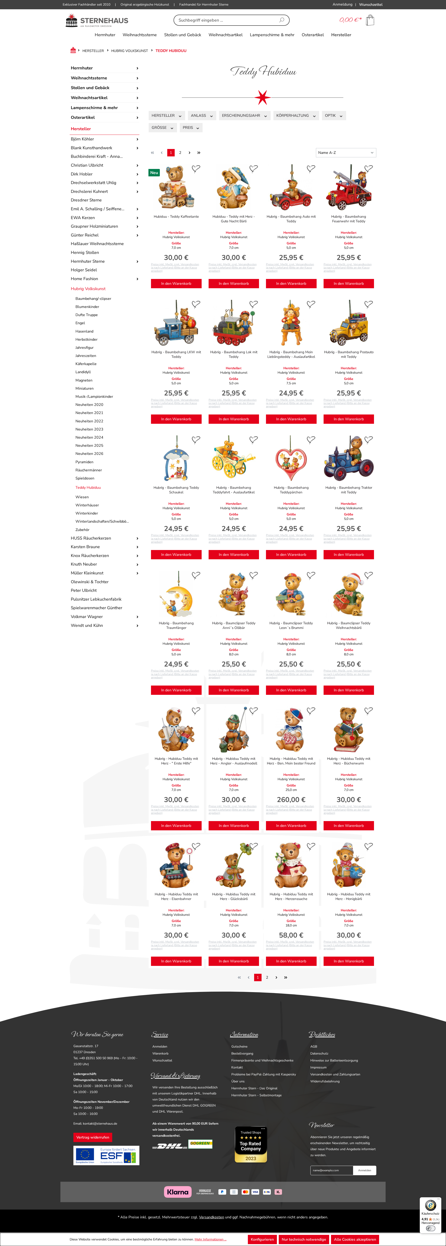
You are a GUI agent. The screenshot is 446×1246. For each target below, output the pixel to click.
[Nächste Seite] (189, 152)
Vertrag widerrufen (92, 1137)
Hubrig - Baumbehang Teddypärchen (291, 490)
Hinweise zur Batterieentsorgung (334, 1060)
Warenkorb (160, 1053)
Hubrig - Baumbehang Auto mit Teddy (291, 218)
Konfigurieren (262, 1239)
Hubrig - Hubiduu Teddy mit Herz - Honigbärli (348, 896)
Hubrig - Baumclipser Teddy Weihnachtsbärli (349, 625)
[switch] (430, 1228)
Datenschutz (319, 1053)
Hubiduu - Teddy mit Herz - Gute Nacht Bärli (234, 218)
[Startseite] (72, 51)
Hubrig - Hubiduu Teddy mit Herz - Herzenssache (291, 896)
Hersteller (81, 129)
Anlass (199, 115)
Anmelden (159, 1046)
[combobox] (224, 20)
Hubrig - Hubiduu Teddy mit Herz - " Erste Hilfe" (176, 761)
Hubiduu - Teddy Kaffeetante (176, 216)
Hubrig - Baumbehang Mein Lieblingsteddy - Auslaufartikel (291, 354)
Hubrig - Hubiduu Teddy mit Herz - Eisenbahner (176, 896)
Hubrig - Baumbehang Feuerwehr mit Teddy (348, 218)
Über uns (238, 1081)
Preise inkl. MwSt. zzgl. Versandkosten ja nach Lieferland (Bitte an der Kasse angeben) (175, 268)
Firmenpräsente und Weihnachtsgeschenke (262, 1060)
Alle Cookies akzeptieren (355, 1239)
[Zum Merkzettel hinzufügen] (196, 169)
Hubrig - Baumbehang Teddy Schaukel (176, 490)
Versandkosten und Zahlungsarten (335, 1074)
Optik (331, 115)
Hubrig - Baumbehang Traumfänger (176, 625)
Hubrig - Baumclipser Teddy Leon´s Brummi (291, 625)
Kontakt (237, 1067)
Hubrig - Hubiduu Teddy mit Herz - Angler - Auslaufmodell (233, 761)
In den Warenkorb (176, 283)
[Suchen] (281, 20)
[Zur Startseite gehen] (97, 20)
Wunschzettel (162, 1060)
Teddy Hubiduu (88, 487)
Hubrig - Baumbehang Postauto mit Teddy (349, 354)
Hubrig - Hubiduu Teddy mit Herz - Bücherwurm (348, 761)
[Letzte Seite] (198, 152)
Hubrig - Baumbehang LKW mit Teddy (176, 354)
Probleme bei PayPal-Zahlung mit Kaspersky (263, 1074)
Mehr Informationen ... (210, 1239)
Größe (159, 127)
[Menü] (438, 1200)
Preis (188, 127)
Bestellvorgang (242, 1053)
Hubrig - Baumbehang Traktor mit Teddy (348, 490)
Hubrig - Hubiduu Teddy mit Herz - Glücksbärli (233, 896)
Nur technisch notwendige (304, 1239)
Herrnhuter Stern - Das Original (254, 1088)
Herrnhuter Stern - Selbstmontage (256, 1095)
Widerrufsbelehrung (325, 1081)
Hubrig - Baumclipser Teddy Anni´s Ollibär (234, 625)
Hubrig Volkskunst (88, 288)
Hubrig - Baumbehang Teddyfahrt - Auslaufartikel (234, 490)
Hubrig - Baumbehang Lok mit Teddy (233, 354)
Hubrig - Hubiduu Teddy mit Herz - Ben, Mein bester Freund (291, 761)
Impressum (318, 1067)
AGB (313, 1046)
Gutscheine (239, 1046)
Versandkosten (211, 1217)
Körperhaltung (293, 115)
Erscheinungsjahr (241, 115)
